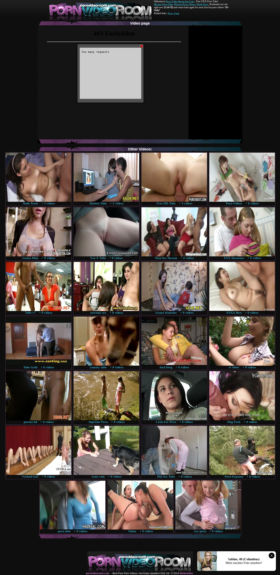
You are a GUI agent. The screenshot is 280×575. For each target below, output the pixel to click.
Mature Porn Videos (184, 4)
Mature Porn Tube (163, 4)
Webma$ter (186, 573)
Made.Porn (202, 4)
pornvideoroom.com (97, 573)
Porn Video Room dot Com (180, 1)
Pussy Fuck (173, 13)
